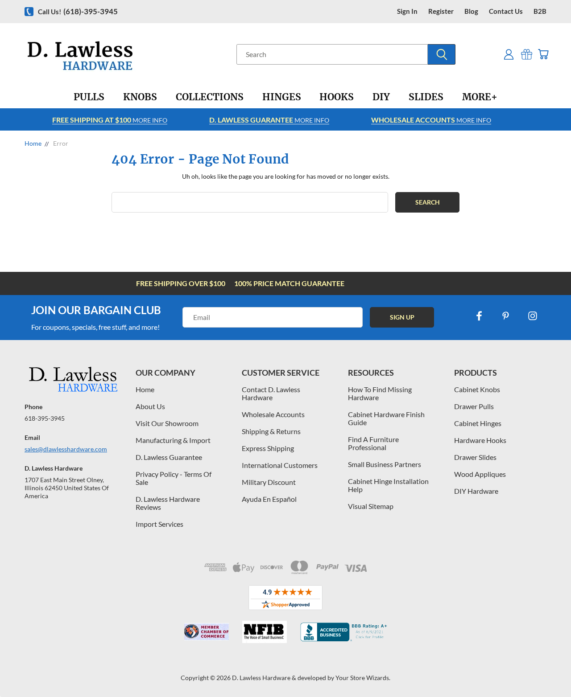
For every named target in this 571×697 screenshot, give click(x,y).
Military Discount (269, 482)
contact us (506, 11)
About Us (150, 406)
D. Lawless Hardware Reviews (168, 503)
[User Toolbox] (508, 54)
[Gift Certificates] (526, 54)
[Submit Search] (441, 54)
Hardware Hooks (480, 440)
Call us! (78, 11)
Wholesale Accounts (273, 414)
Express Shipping (268, 448)
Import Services (159, 524)
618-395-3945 (45, 418)
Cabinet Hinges (477, 423)
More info (109, 119)
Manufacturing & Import (173, 440)
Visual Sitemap (370, 506)
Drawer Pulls (474, 406)
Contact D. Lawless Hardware (271, 393)
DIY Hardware (476, 491)
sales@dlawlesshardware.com (66, 449)
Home (145, 389)
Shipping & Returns (271, 431)
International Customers (280, 465)
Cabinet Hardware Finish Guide (386, 418)
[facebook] (479, 316)
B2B (540, 11)
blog (471, 11)
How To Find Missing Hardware (380, 393)
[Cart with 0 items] (543, 54)
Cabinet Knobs (477, 389)
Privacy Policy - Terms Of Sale (173, 478)
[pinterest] (506, 316)
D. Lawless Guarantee (169, 457)
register (441, 11)
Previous (548, 669)
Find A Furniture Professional (373, 443)
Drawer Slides (475, 457)
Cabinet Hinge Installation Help (388, 485)
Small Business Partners (384, 464)
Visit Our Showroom (167, 423)
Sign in (407, 11)
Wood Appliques (480, 474)
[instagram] (532, 316)
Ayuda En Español (269, 499)
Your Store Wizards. (362, 677)
